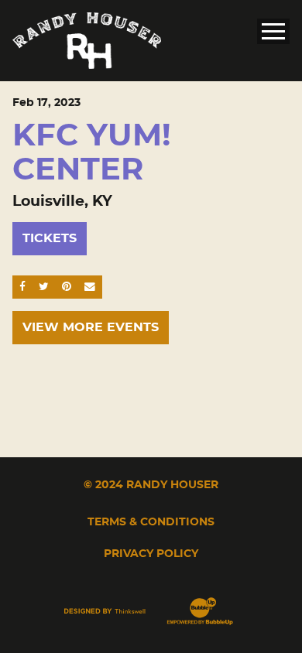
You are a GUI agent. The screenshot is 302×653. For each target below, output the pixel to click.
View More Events (90, 327)
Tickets (49, 238)
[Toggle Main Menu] (273, 31)
